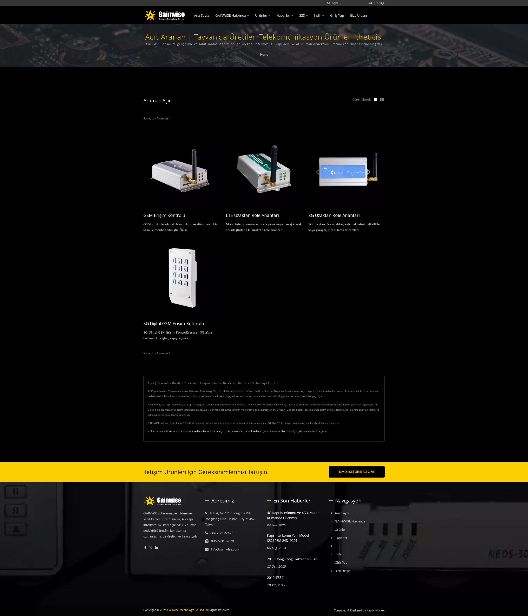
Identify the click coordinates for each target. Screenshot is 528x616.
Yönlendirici (238, 431)
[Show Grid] (375, 99)
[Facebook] (145, 548)
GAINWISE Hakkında (231, 15)
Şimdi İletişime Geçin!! (357, 471)
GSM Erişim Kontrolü (164, 215)
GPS (228, 431)
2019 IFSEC (275, 577)
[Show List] (382, 99)
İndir (318, 15)
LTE (178, 431)
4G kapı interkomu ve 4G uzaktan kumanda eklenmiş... (293, 515)
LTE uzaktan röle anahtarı (252, 215)
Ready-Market (376, 610)
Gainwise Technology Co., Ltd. (186, 610)
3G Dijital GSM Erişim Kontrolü (173, 323)
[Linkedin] (156, 548)
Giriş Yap (337, 15)
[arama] (328, 3)
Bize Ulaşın (358, 15)
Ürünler (261, 15)
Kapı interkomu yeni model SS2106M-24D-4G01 (288, 538)
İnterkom (197, 431)
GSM (172, 431)
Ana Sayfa (201, 15)
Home (264, 54)
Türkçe (379, 3)
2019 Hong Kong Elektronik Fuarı (292, 559)
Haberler (283, 15)
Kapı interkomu (254, 431)
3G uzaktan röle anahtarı (334, 215)
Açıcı (221, 431)
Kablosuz (186, 431)
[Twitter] (150, 548)
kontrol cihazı (210, 431)
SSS (302, 15)
